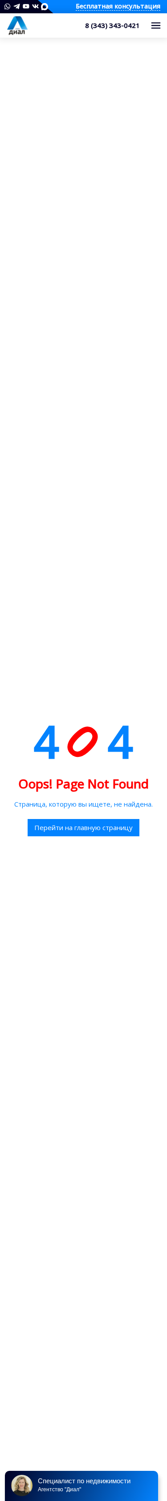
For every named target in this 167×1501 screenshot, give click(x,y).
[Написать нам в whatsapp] (7, 6)
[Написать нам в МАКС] (44, 6)
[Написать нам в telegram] (16, 6)
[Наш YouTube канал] (26, 6)
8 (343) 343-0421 (112, 25)
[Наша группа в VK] (35, 6)
